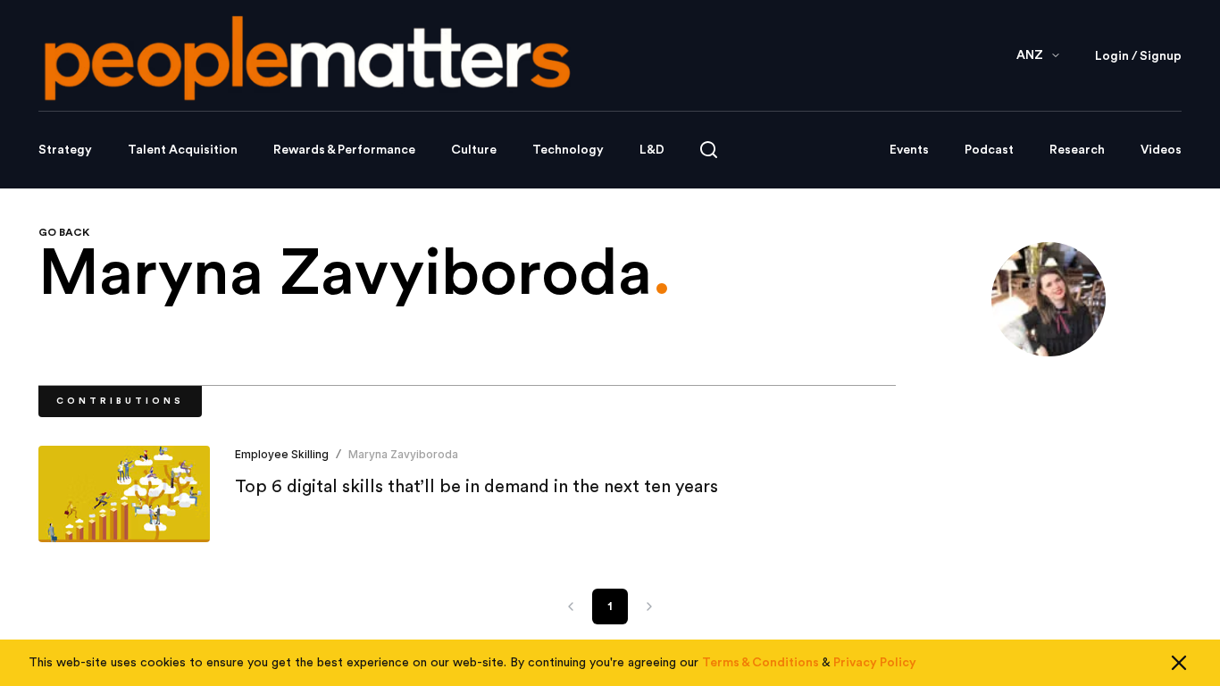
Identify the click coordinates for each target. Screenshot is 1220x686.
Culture (474, 150)
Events (909, 150)
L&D (651, 150)
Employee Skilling (282, 454)
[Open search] (708, 149)
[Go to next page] (649, 606)
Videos (1161, 150)
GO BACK (63, 232)
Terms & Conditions (760, 663)
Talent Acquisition (183, 150)
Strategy (65, 150)
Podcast (989, 150)
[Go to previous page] (571, 606)
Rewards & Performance (344, 150)
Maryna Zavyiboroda (403, 454)
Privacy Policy (874, 663)
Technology (568, 150)
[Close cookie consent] (1178, 662)
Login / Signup (1138, 56)
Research (1077, 150)
